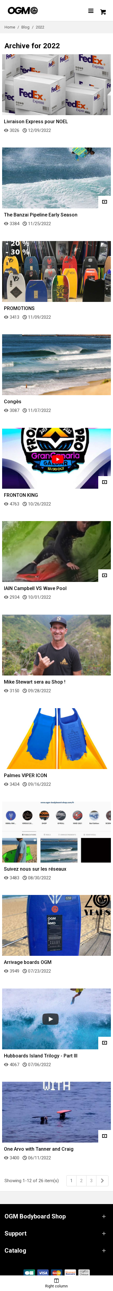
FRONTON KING (21, 495)
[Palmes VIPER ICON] (56, 738)
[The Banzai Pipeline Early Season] (56, 177)
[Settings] (90, 10)
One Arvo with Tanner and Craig (39, 1149)
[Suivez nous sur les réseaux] (56, 831)
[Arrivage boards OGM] (56, 925)
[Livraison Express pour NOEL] (56, 84)
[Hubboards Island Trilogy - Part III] (56, 1018)
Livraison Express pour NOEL (36, 121)
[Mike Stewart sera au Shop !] (56, 645)
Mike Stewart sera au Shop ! (34, 682)
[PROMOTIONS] (56, 271)
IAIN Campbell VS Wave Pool (35, 588)
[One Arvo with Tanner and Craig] (56, 1112)
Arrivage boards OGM (28, 962)
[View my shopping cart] (102, 10)
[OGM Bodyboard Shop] (35, 10)
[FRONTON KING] (56, 458)
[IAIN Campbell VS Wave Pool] (56, 551)
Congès (12, 401)
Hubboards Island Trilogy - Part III (40, 1056)
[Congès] (56, 364)
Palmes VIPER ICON (25, 775)
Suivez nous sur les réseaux (35, 869)
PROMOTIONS (19, 308)
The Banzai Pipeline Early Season (40, 215)
